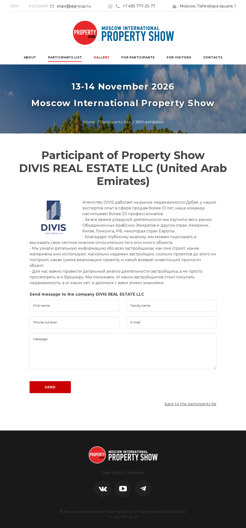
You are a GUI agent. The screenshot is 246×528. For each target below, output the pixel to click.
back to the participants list (190, 404)
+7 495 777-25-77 (139, 6)
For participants (138, 57)
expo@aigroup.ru (74, 6)
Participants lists (115, 122)
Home (89, 122)
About (30, 57)
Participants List (65, 57)
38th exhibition (149, 122)
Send (50, 387)
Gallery (101, 57)
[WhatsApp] (111, 6)
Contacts (212, 57)
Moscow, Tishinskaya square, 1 (208, 6)
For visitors (179, 57)
